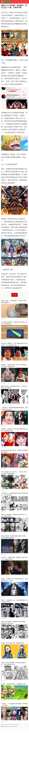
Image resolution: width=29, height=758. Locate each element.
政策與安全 (7, 726)
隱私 (13, 726)
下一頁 (14, 294)
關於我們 (3, 726)
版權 (16, 726)
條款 (11, 726)
